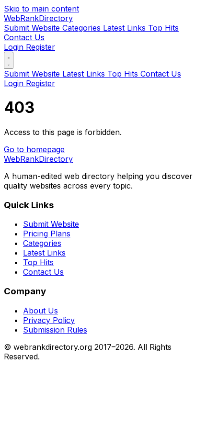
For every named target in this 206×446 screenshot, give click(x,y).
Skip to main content (41, 8)
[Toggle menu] (8, 60)
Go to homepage (34, 149)
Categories (82, 28)
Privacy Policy (49, 320)
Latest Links (125, 28)
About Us (40, 310)
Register (40, 47)
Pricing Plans (46, 233)
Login (15, 47)
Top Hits (163, 28)
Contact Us (24, 37)
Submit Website (33, 28)
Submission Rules (55, 329)
